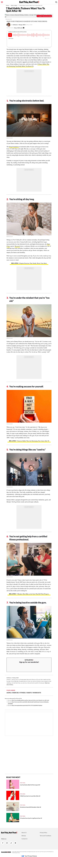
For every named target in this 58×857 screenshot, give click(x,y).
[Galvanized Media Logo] (6, 852)
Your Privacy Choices (31, 856)
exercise (15, 692)
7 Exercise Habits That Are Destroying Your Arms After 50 (32, 441)
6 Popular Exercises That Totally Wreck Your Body (33, 263)
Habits (29, 692)
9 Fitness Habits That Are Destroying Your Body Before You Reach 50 (28, 65)
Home (7, 5)
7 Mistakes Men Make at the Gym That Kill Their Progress (32, 594)
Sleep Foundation (14, 147)
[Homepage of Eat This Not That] (9, 832)
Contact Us (24, 838)
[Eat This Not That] (29, 659)
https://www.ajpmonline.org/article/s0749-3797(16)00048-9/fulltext (27, 705)
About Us (24, 832)
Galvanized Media (23, 851)
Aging (9, 692)
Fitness (22, 692)
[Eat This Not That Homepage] (29, 2)
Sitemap (24, 835)
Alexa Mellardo (18, 27)
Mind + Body (14, 5)
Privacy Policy (43, 832)
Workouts (37, 692)
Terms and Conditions (45, 835)
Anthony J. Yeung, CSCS (19, 24)
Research (17, 246)
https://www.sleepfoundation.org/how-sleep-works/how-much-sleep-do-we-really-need (30, 700)
